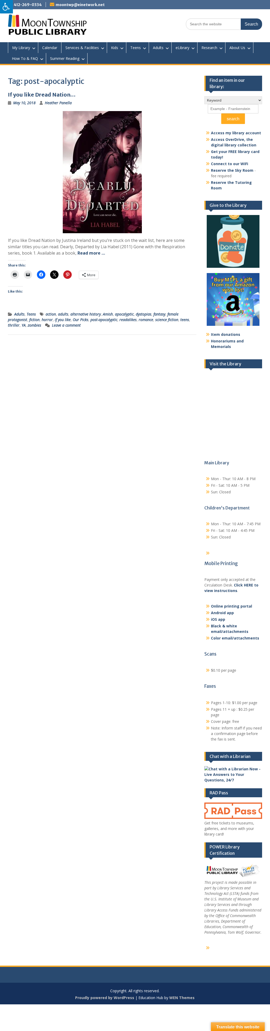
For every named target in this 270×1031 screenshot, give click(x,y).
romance (146, 319)
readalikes (128, 319)
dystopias (143, 314)
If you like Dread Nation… (41, 94)
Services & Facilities (82, 47)
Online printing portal (231, 606)
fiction (34, 319)
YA (24, 325)
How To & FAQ (25, 58)
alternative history (85, 314)
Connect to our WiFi (229, 163)
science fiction (166, 319)
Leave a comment (66, 325)
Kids (114, 47)
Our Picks (80, 319)
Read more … (91, 253)
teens (184, 319)
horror (47, 319)
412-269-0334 (28, 4)
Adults (158, 47)
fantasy (159, 314)
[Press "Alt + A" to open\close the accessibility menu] (6, 6)
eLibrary (182, 47)
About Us (237, 47)
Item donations (225, 334)
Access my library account (236, 132)
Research (209, 47)
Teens (135, 47)
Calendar (49, 47)
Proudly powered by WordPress (104, 997)
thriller (14, 325)
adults (63, 314)
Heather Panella (58, 102)
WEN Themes (182, 997)
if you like (63, 319)
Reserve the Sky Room (232, 170)
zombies (34, 325)
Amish (108, 314)
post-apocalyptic (103, 319)
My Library (21, 47)
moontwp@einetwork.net (80, 4)
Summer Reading (64, 58)
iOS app (218, 619)
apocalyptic (124, 314)
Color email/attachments (235, 638)
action (51, 314)
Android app (222, 612)
